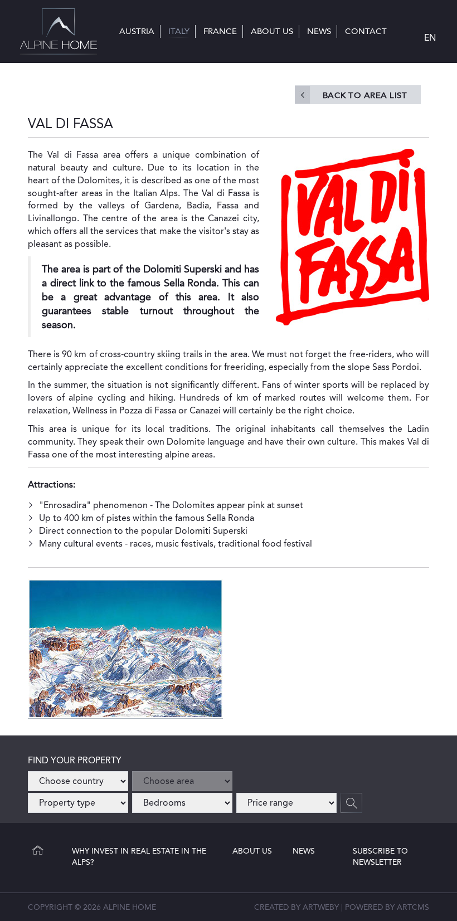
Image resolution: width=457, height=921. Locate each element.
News (304, 851)
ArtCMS (413, 907)
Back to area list (365, 95)
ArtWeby (321, 907)
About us (252, 851)
